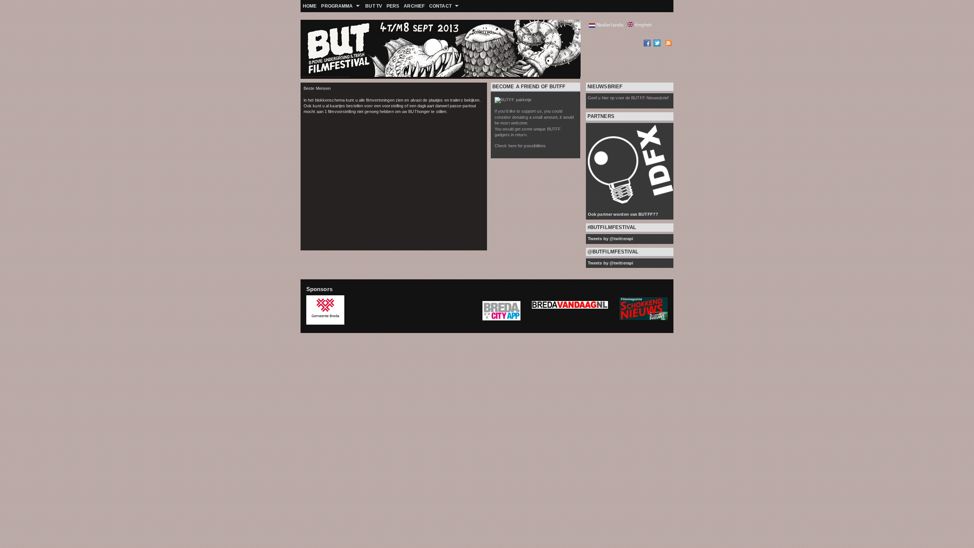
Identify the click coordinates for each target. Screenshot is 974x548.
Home (310, 6)
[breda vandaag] (570, 311)
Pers (393, 6)
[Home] (320, 49)
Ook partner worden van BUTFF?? (623, 214)
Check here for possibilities (520, 145)
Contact (439, 6)
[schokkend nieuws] (643, 318)
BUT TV (373, 6)
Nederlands (609, 25)
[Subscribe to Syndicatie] (668, 44)
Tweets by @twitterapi (610, 238)
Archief (414, 6)
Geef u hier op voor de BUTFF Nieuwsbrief (628, 98)
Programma (336, 6)
